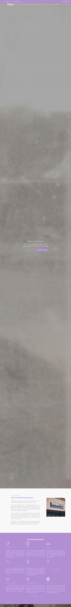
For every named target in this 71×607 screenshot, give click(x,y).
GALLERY (53, 4)
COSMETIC (44, 4)
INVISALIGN (39, 4)
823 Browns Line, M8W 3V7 (16, 1)
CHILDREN (27, 4)
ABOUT (19, 4)
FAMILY (22, 4)
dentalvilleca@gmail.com (66, 1)
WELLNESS (49, 4)
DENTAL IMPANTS (33, 4)
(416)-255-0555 (8, 1)
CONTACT (58, 4)
